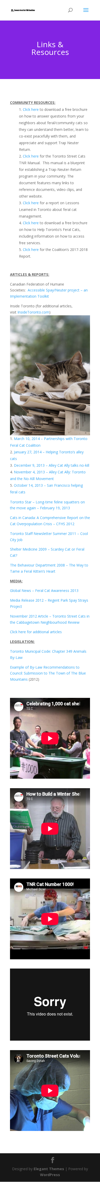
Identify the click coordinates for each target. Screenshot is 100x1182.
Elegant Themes (49, 1168)
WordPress (50, 1174)
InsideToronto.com (33, 312)
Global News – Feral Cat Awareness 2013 (44, 590)
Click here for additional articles (36, 631)
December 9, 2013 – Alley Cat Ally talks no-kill (51, 465)
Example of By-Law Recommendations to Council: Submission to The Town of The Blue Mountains (48, 673)
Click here (31, 109)
